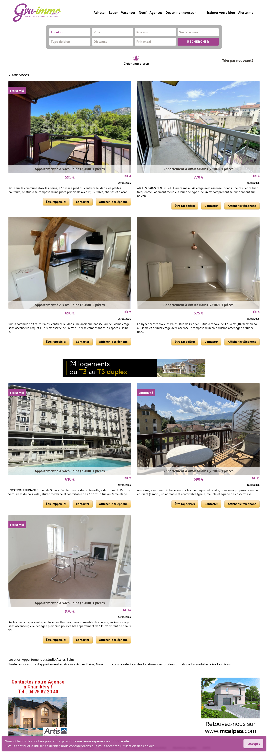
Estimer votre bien (220, 12)
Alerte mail (246, 12)
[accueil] (53, 12)
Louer (113, 12)
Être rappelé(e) (56, 202)
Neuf (142, 12)
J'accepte (253, 743)
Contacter (82, 202)
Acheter (100, 12)
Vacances (128, 12)
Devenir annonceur (181, 12)
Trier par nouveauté (237, 60)
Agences (155, 12)
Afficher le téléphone (113, 202)
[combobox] (69, 32)
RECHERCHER (198, 41)
